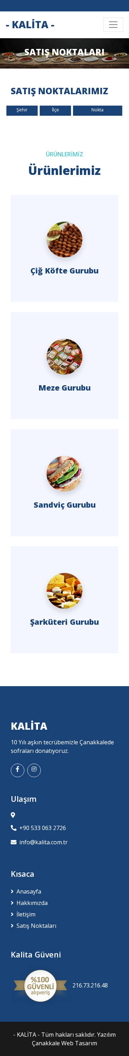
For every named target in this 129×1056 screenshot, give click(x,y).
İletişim (25, 914)
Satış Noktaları (36, 926)
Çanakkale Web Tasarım (64, 1043)
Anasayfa (28, 891)
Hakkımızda (32, 903)
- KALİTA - (27, 1035)
